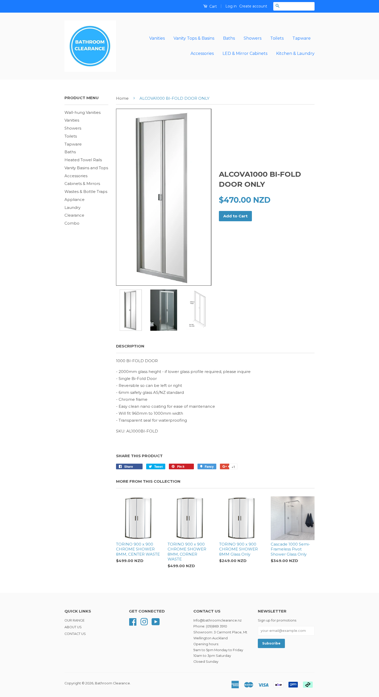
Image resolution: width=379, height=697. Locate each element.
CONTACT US (75, 634)
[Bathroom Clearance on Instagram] (144, 621)
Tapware (301, 38)
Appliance (74, 199)
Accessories (202, 53)
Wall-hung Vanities (82, 112)
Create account (253, 6)
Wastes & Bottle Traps (85, 191)
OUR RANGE (74, 620)
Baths (229, 38)
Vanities (157, 38)
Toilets (277, 38)
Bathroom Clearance (112, 683)
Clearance (74, 215)
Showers (252, 38)
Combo (71, 223)
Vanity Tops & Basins (194, 38)
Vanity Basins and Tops (86, 167)
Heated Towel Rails (83, 159)
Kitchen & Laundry (295, 53)
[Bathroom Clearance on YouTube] (156, 621)
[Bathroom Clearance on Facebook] (133, 621)
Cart (212, 6)
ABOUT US (73, 627)
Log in (231, 6)
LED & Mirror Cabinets (245, 53)
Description (130, 346)
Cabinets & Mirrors (82, 183)
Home (122, 98)
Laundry (72, 207)
